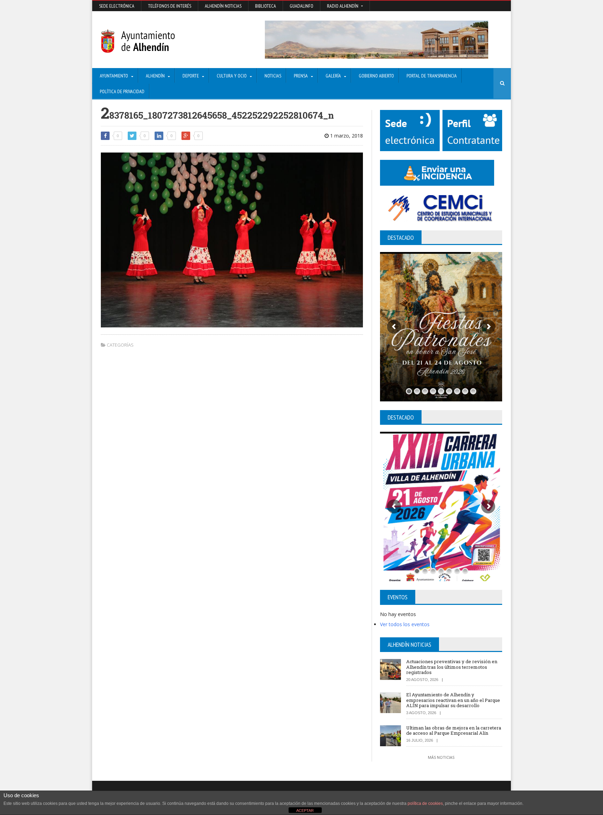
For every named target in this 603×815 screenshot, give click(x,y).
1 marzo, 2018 (346, 135)
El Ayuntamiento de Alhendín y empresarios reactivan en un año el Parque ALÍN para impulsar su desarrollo (453, 700)
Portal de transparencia (432, 76)
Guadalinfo (301, 6)
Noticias (273, 76)
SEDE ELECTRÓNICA (116, 6)
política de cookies (425, 803)
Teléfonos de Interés (169, 6)
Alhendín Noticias (223, 6)
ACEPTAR (305, 810)
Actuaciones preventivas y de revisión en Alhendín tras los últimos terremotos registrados (451, 666)
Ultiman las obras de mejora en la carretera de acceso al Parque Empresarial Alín (453, 730)
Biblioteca (265, 6)
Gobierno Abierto (376, 76)
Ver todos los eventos (405, 624)
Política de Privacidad (122, 91)
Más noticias (441, 757)
